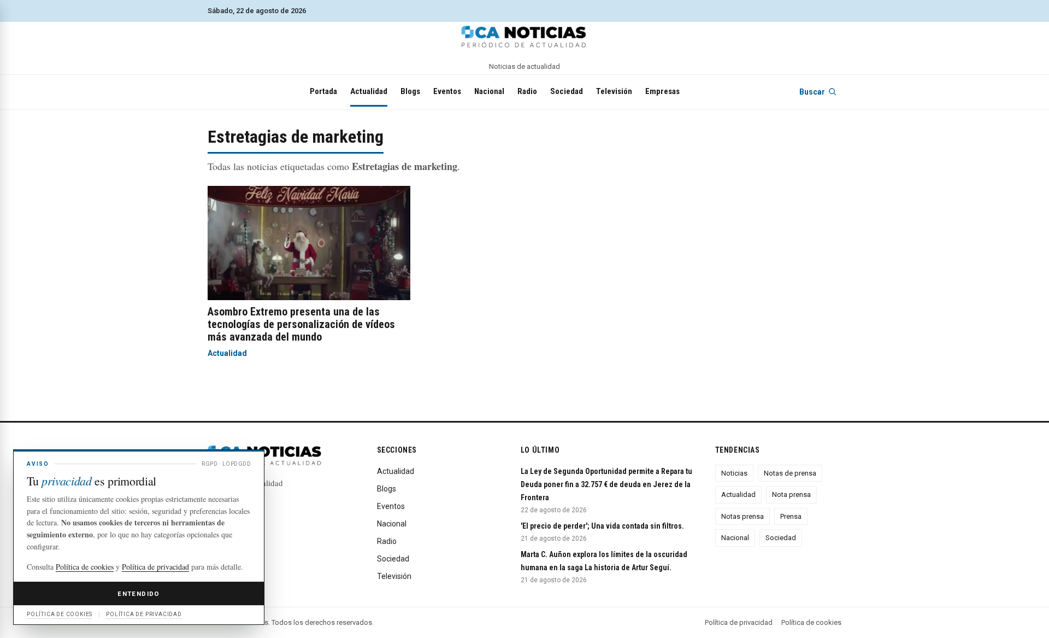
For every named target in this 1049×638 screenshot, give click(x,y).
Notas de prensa (790, 473)
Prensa (791, 516)
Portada (323, 91)
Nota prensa (791, 494)
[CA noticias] (524, 37)
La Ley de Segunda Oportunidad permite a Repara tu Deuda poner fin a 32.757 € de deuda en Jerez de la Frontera (606, 484)
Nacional (489, 91)
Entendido (138, 594)
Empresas (662, 91)
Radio (527, 91)
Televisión (614, 91)
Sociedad (566, 91)
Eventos (447, 91)
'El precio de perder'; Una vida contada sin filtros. (602, 526)
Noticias (734, 473)
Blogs (410, 91)
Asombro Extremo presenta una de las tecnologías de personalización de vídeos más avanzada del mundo (301, 324)
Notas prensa (742, 516)
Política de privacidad (739, 622)
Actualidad (368, 91)
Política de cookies (811, 622)
